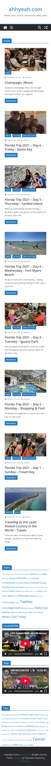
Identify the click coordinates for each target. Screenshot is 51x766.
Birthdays (5, 578)
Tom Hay (24, 740)
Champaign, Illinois (19, 82)
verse (10, 745)
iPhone (18, 591)
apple (31, 714)
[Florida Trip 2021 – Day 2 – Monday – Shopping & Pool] (25, 381)
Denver (35, 582)
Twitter (26, 601)
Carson (35, 578)
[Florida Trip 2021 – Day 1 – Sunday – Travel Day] (25, 444)
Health (11, 591)
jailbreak (38, 726)
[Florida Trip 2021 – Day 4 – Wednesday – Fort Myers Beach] (25, 243)
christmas (10, 722)
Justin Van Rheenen (27, 730)
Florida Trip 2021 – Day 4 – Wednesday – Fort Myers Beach (24, 270)
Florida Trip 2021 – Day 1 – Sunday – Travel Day (24, 469)
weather (31, 745)
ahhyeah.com (25, 9)
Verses (31, 608)
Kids (27, 591)
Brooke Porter (36, 718)
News (10, 595)
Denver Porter (19, 722)
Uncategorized (11, 608)
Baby (44, 574)
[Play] (5, 654)
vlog (21, 745)
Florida (10, 726)
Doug (43, 582)
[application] (25, 643)
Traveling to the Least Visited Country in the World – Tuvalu (21, 526)
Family (8, 135)
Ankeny (24, 714)
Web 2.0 (14, 612)
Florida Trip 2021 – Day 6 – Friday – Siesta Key (24, 147)
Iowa (20, 726)
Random (9, 512)
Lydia (39, 591)
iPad (24, 726)
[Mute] (41, 654)
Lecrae (38, 730)
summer (5, 740)
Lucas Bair (45, 730)
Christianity (8, 582)
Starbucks (42, 734)
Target (10, 740)
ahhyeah (28, 77)
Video (17, 512)
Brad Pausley (6, 719)
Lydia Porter (6, 734)
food (15, 726)
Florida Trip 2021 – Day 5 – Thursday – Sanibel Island (24, 201)
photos (14, 733)
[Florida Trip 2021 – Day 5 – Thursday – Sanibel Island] (25, 176)
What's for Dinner (35, 612)
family (4, 726)
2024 (7, 715)
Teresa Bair (17, 740)
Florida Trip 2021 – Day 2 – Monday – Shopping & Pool (25, 406)
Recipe (40, 596)
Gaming (5, 591)
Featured (14, 587)
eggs (47, 722)
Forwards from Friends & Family (36, 587)
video (16, 744)
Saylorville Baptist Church (27, 734)
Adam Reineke (15, 715)
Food (21, 587)
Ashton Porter (39, 715)
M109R (44, 591)
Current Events (23, 582)
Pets (16, 596)
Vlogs (45, 607)
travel (30, 740)
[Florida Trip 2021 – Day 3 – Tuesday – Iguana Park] (25, 314)
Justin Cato (14, 730)
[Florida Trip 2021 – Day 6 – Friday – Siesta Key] (25, 122)
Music (4, 596)
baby (46, 715)
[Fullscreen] (45, 654)
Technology (8, 602)
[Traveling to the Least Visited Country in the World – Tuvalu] (25, 499)
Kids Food (32, 591)
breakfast (25, 718)
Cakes (29, 578)
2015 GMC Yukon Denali (11, 574)
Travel (8, 73)
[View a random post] (46, 27)
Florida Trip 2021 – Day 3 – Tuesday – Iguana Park (24, 339)
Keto (23, 591)
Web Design (23, 612)
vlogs (25, 745)
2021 (3, 715)
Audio (39, 574)
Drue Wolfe (30, 722)
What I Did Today (29, 135)
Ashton (33, 573)
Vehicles (24, 608)
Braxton (14, 578)
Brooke (22, 578)
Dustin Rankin (40, 722)
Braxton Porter (16, 719)
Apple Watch (24, 574)
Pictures (16, 135)
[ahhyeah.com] (5, 27)
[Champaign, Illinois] (25, 59)
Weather (6, 612)
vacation (5, 745)
